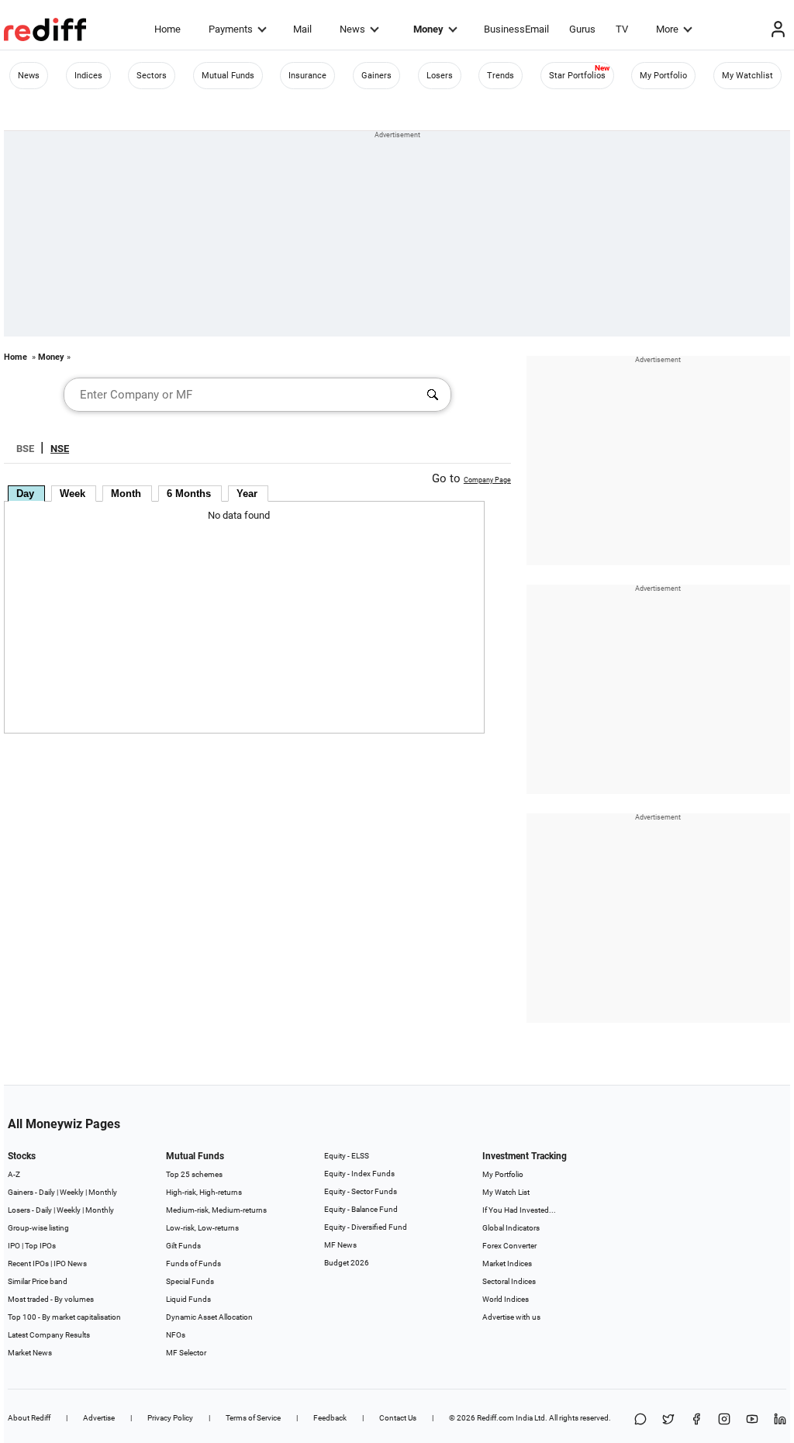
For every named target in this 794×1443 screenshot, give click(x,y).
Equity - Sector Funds (360, 1191)
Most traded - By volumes (51, 1299)
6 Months (189, 493)
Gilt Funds (183, 1246)
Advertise (99, 1418)
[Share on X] (668, 1420)
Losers (439, 76)
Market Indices (507, 1263)
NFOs (175, 1335)
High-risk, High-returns (204, 1192)
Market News (30, 1353)
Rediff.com (495, 1418)
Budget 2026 (346, 1263)
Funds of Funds (193, 1263)
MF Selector (186, 1353)
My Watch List (506, 1192)
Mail (302, 29)
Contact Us (397, 1418)
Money (428, 29)
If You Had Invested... (519, 1210)
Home (167, 29)
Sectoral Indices (509, 1281)
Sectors (151, 76)
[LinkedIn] (780, 1420)
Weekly (72, 1192)
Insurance (307, 76)
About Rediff (29, 1418)
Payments (231, 29)
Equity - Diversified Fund (365, 1227)
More (667, 29)
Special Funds (190, 1281)
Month (126, 493)
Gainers (376, 76)
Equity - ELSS (346, 1156)
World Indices (505, 1299)
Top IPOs (40, 1246)
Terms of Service (253, 1418)
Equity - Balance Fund (361, 1209)
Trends (500, 76)
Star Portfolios (577, 76)
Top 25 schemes (194, 1174)
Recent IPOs (28, 1263)
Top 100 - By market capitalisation (64, 1317)
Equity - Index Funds (359, 1174)
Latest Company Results (49, 1335)
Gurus (582, 29)
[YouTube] (752, 1420)
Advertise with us (511, 1317)
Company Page (487, 480)
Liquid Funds (188, 1299)
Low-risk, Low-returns (202, 1228)
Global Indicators (511, 1228)
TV (622, 29)
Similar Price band (37, 1281)
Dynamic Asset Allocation (209, 1317)
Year (246, 493)
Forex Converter (509, 1246)
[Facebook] (696, 1420)
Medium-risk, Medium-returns (216, 1210)
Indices (88, 76)
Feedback (330, 1418)
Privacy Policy (170, 1418)
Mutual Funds (228, 76)
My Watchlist (747, 76)
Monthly (102, 1192)
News (352, 29)
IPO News (70, 1263)
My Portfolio (663, 76)
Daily (47, 1192)
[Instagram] (724, 1420)
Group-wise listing (38, 1228)
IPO (14, 1246)
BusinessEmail (516, 29)
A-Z (14, 1174)
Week (72, 493)
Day (25, 493)
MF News (340, 1245)
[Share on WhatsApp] (640, 1420)
